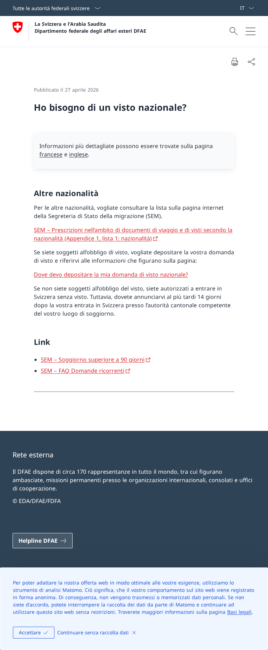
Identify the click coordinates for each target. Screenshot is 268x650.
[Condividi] (251, 61)
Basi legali (239, 612)
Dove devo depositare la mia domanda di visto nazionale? (111, 274)
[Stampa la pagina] (234, 61)
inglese (78, 154)
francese (50, 154)
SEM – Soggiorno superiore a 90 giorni (92, 359)
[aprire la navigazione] (250, 31)
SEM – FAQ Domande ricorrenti (82, 370)
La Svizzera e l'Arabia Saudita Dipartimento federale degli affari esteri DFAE (90, 27)
